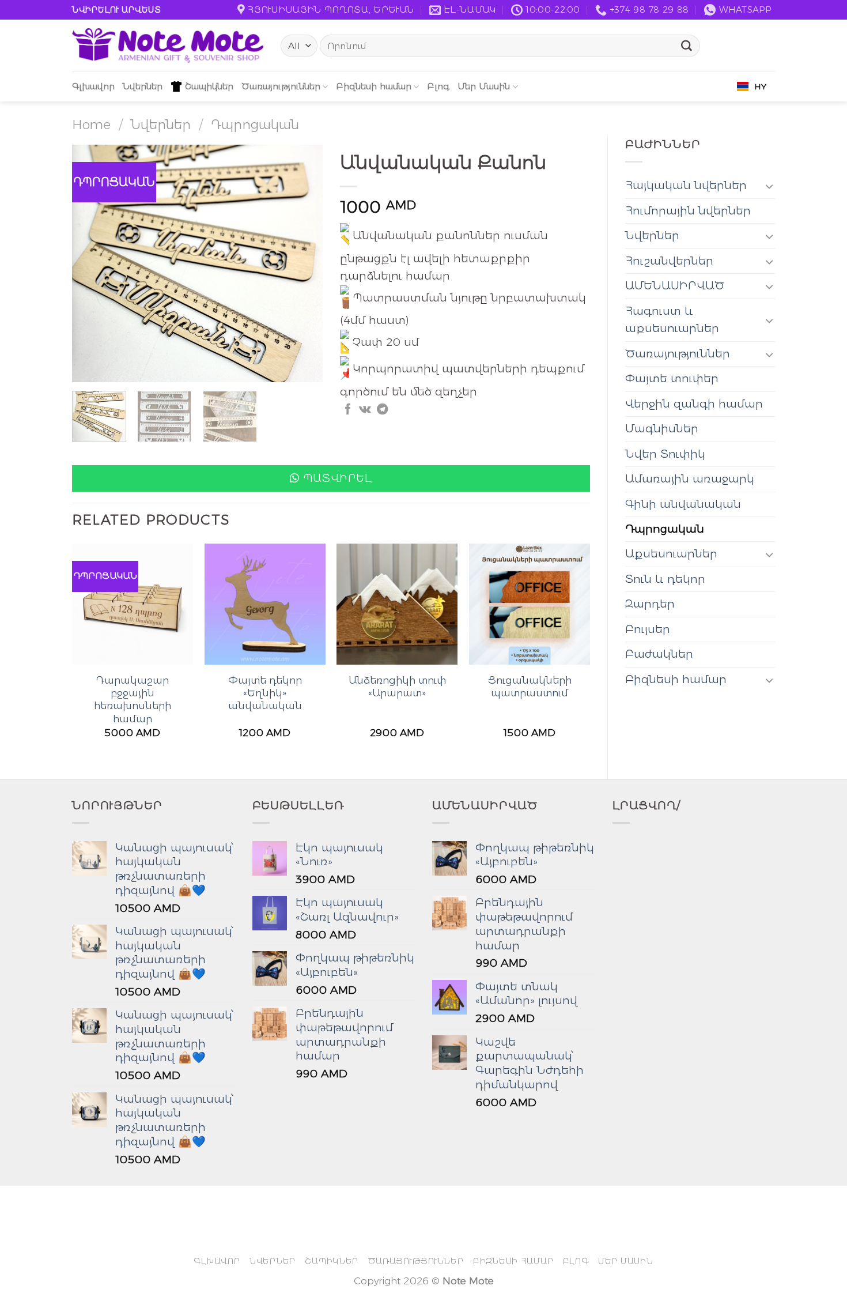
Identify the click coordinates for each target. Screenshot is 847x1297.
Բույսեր (647, 629)
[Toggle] (770, 186)
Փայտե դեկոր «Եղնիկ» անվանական (265, 693)
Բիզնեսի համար (373, 86)
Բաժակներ (659, 654)
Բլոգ (438, 86)
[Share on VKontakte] (365, 410)
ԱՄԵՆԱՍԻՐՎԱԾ (674, 285)
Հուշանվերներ (669, 260)
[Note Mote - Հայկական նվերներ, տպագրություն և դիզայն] (167, 45)
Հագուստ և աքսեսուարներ (672, 319)
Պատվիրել (337, 478)
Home (91, 124)
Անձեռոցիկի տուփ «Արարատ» (397, 686)
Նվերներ (142, 86)
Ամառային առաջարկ (689, 478)
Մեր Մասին (483, 86)
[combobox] (751, 86)
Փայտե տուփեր (672, 378)
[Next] (303, 263)
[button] (331, 478)
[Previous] (91, 263)
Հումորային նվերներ (688, 210)
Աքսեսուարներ (671, 553)
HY (760, 86)
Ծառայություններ (280, 86)
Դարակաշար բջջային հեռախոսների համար (132, 699)
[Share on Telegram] (382, 410)
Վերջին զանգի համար (694, 403)
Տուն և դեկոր (665, 579)
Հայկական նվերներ (686, 185)
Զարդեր (650, 603)
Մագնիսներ (661, 428)
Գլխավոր (93, 86)
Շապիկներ (209, 86)
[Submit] (686, 46)
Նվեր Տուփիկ (665, 454)
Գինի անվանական (683, 504)
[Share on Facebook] (347, 410)
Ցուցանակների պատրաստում (530, 686)
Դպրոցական (254, 124)
